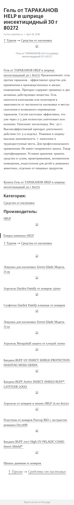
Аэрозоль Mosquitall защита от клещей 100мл (34, 343)
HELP (7, 218)
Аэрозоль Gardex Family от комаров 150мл (32, 288)
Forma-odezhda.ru (13, 34)
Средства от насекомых (36, 40)
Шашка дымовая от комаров (23, 463)
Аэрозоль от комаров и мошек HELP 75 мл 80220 (36, 403)
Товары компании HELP (18, 235)
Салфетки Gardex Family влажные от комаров (34, 305)
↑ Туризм (10, 40)
